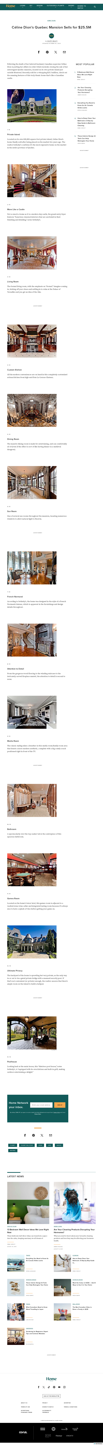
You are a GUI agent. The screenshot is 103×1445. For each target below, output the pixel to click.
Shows (71, 6)
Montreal (13, 1150)
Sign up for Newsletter (51, 1396)
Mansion (59, 1145)
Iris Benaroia (30, 1344)
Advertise (67, 1403)
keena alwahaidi (82, 110)
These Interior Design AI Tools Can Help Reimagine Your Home (87, 138)
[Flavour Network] (59, 1436)
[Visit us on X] (44, 1387)
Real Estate (76, 1304)
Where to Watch (82, 7)
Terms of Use (57, 1112)
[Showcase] (42, 1429)
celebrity (12, 1145)
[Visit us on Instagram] (64, 1387)
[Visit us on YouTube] (59, 1387)
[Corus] (23, 1432)
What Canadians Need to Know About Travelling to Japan (36, 1308)
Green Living (58, 1226)
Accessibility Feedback (46, 1411)
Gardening (29, 1328)
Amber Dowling (82, 95)
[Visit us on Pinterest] (54, 1387)
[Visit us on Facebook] (39, 1387)
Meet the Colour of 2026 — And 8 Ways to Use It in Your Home (84, 1284)
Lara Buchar (29, 1320)
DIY (31, 6)
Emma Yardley (81, 79)
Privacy (45, 1403)
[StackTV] (69, 1436)
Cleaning (76, 1255)
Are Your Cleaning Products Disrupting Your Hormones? (85, 90)
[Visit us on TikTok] (49, 1387)
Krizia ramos (81, 143)
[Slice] (48, 1436)
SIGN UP (59, 1105)
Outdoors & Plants (55, 6)
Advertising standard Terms (26, 1411)
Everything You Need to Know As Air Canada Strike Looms (86, 105)
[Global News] (75, 1429)
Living (22, 6)
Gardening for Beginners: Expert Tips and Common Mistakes (37, 1332)
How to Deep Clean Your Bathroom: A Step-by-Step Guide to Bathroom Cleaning (87, 122)
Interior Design (31, 1280)
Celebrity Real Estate (27, 1145)
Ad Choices (98, 1443)
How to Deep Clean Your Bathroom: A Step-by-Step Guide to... (83, 1260)
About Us (24, 1403)
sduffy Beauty (52, 41)
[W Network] (53, 1429)
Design (40, 6)
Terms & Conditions (70, 1407)
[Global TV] (64, 1429)
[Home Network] (10, 7)
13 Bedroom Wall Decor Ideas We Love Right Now (85, 74)
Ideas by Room (11, 1226)
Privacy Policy (38, 1114)
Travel (28, 1255)
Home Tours (51, 20)
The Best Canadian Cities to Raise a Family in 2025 (82, 1308)
